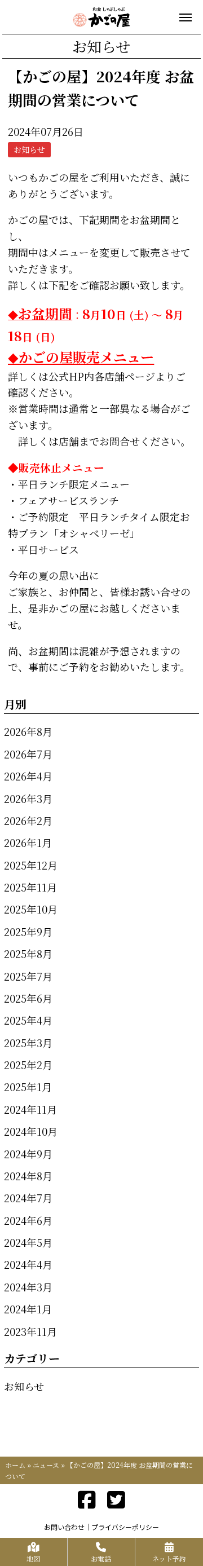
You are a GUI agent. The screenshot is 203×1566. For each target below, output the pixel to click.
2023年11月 (30, 1331)
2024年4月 (28, 1264)
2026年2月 (28, 820)
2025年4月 (28, 1020)
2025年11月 (30, 887)
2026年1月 (28, 842)
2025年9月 (28, 931)
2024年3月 (28, 1287)
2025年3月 (28, 1042)
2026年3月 (28, 798)
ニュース (46, 1465)
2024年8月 (28, 1175)
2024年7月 (28, 1197)
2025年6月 (28, 998)
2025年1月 (28, 1086)
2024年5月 (28, 1242)
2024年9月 (28, 1153)
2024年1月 (28, 1309)
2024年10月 (31, 1131)
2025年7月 (28, 976)
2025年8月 (28, 953)
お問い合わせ (64, 1527)
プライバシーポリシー (125, 1527)
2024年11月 (30, 1109)
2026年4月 (28, 776)
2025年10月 (31, 909)
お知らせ (24, 1386)
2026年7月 (28, 754)
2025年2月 (28, 1064)
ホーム (15, 1465)
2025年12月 (31, 865)
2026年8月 (28, 731)
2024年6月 (28, 1220)
